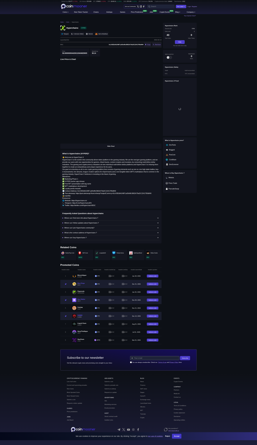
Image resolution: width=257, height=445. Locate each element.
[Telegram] (118, 429)
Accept (176, 436)
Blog (177, 12)
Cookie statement (179, 413)
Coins (65, 12)
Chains (96, 12)
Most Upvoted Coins (73, 392)
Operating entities (179, 420)
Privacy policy (178, 409)
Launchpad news (145, 403)
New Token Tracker (81, 12)
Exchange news (145, 399)
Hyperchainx (75, 22)
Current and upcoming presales (77, 385)
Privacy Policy (174, 362)
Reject (167, 436)
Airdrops (109, 12)
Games (122, 12)
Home (62, 22)
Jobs (151, 12)
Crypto (142, 417)
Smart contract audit (111, 416)
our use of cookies (155, 436)
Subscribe (185, 358)
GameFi (142, 396)
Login (189, 6)
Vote (179, 42)
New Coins (70, 389)
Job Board (70, 420)
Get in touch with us (173, 430)
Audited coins (109, 420)
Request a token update (74, 403)
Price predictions (72, 411)
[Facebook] (144, 7)
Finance (142, 385)
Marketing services (110, 404)
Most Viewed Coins (73, 396)
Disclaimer (177, 416)
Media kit (176, 393)
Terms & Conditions (180, 405)
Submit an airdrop (110, 389)
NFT (141, 410)
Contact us (177, 397)
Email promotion (110, 408)
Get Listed (180, 6)
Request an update (111, 392)
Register (194, 6)
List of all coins (71, 381)
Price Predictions (137, 12)
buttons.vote (153, 276)
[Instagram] (140, 6)
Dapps (142, 392)
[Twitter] (138, 7)
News (142, 381)
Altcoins (142, 407)
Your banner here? (190, 16)
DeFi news (143, 389)
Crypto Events (165, 12)
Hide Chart (111, 146)
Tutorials (143, 414)
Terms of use (162, 362)
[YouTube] (128, 429)
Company (190, 12)
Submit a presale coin (111, 385)
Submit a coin (71, 399)
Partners (176, 390)
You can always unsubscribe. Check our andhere (157, 362)
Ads (106, 401)
